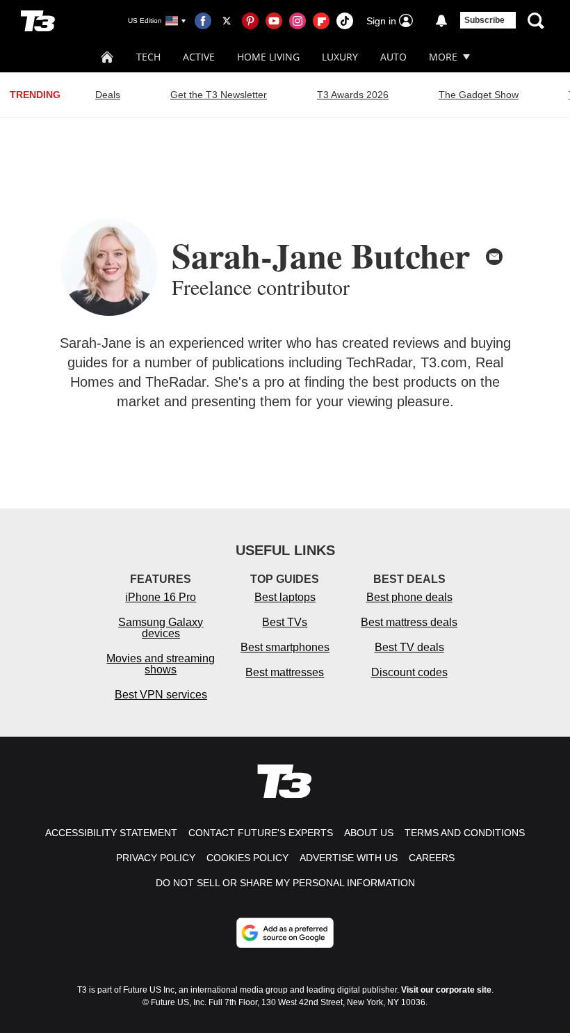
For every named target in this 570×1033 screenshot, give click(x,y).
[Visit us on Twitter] (226, 21)
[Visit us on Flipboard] (321, 21)
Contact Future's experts (260, 832)
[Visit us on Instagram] (297, 21)
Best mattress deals (409, 622)
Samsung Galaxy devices (160, 627)
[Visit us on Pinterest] (250, 21)
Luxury (340, 56)
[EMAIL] (494, 256)
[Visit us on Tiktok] (344, 21)
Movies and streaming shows (160, 663)
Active (199, 56)
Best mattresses (284, 672)
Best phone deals (409, 597)
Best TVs (284, 622)
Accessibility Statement (111, 832)
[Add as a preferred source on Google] (285, 933)
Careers (432, 857)
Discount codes (409, 672)
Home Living (268, 56)
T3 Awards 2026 (353, 94)
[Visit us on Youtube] (274, 21)
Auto (393, 56)
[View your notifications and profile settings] (441, 21)
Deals (107, 94)
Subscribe (484, 20)
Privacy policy (155, 857)
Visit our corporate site (446, 990)
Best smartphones (285, 647)
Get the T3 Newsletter (218, 94)
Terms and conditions (465, 832)
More (443, 56)
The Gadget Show (479, 94)
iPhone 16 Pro (160, 597)
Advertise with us (349, 857)
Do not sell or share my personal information (285, 882)
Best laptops (285, 597)
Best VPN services (161, 694)
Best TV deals (409, 647)
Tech (148, 56)
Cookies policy (247, 857)
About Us (368, 832)
